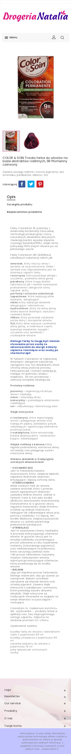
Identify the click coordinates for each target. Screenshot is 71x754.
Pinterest (40, 184)
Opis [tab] (11, 196)
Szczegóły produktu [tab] (19, 204)
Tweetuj (31, 184)
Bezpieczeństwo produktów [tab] (24, 212)
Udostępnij (21, 184)
